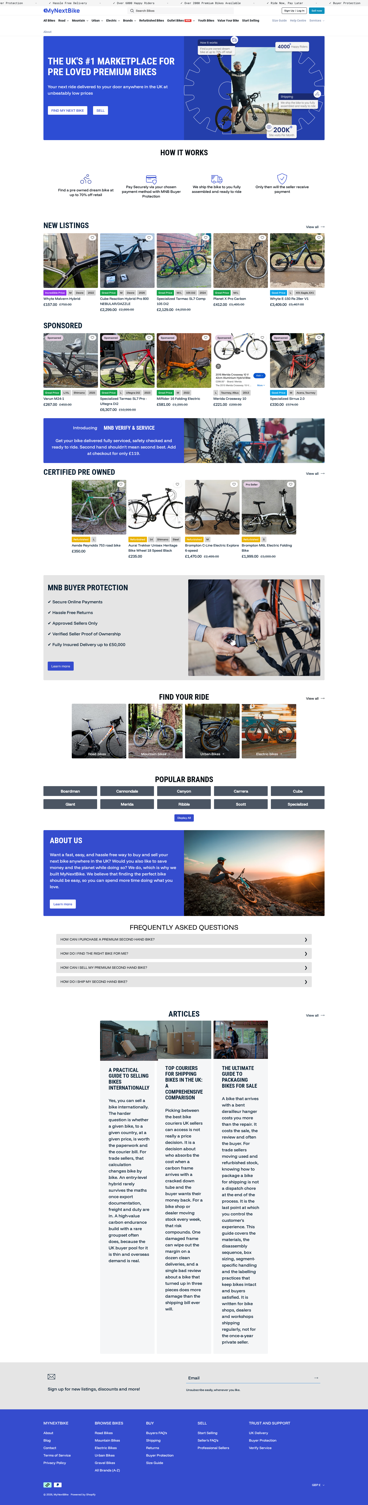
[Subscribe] (316, 1378)
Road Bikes (104, 1433)
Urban (96, 20)
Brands (128, 20)
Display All (184, 817)
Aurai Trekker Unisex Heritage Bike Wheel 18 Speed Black (152, 547)
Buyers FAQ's (156, 1433)
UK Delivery (258, 1433)
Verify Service (260, 1448)
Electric (111, 20)
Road (62, 20)
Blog (47, 1440)
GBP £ (316, 1485)
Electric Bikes (106, 1448)
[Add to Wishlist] (92, 237)
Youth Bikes (206, 20)
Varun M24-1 (53, 398)
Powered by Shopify (83, 1494)
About (47, 32)
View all (312, 227)
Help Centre (298, 20)
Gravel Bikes (105, 1463)
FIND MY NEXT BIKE (67, 110)
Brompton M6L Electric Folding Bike (267, 547)
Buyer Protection (160, 1455)
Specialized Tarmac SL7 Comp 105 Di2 (181, 301)
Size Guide (279, 20)
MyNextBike (61, 1494)
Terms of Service (57, 1455)
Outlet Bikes (178, 20)
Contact (49, 1448)
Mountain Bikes (107, 1440)
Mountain (79, 20)
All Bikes (49, 20)
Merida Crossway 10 (229, 398)
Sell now (317, 10)
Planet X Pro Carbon (229, 298)
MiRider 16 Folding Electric (178, 398)
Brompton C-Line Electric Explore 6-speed (212, 547)
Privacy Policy (54, 1463)
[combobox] (180, 10)
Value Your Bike (228, 20)
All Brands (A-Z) (107, 1470)
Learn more (60, 666)
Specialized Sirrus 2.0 (287, 398)
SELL (100, 110)
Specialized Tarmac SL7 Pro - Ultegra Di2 (123, 401)
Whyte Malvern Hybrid (61, 298)
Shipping (153, 1440)
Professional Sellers (213, 1448)
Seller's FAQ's (208, 1440)
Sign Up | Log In (294, 10)
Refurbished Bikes (151, 20)
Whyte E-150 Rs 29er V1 (289, 298)
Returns (152, 1448)
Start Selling (250, 20)
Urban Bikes (105, 1455)
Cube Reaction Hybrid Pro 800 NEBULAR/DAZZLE (124, 301)
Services (315, 20)
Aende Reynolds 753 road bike (96, 545)
